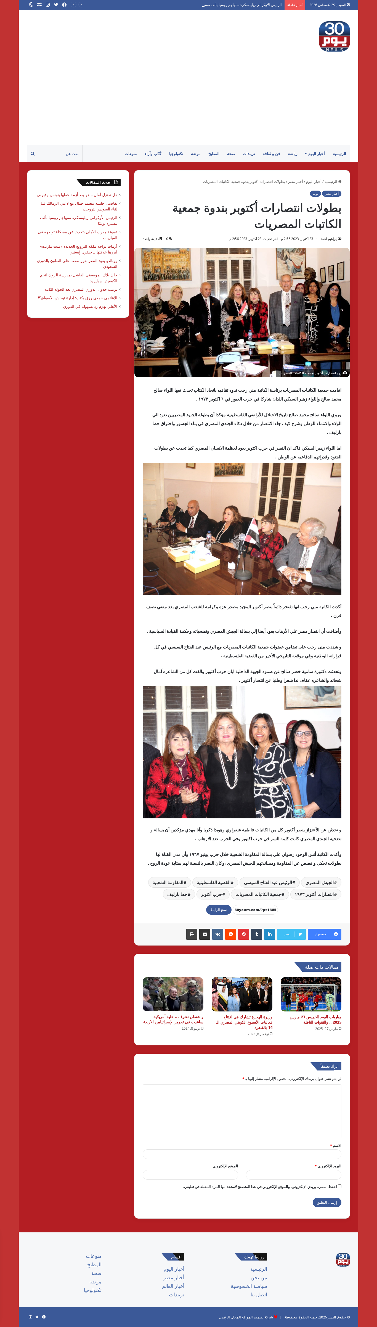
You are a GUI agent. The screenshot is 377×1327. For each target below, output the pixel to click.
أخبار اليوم (316, 153)
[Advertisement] (188, 104)
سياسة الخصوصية (249, 1286)
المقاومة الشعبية (168, 882)
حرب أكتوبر (211, 894)
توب (315, 193)
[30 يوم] (334, 36)
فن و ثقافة (271, 153)
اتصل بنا (259, 1294)
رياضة (293, 153)
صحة (231, 153)
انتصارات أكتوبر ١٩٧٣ (314, 894)
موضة (196, 153)
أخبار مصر (295, 181)
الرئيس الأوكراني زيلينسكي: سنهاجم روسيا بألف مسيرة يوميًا (237, 4)
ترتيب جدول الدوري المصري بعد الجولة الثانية (80, 289)
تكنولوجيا (176, 153)
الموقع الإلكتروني (225, 1165)
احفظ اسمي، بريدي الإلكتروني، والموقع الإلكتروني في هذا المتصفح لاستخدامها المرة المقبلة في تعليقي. (260, 1186)
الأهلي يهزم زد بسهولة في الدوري (90, 306)
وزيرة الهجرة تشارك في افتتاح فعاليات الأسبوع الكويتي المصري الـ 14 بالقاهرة (244, 1022)
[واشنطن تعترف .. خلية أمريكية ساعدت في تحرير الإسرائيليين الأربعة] (173, 994)
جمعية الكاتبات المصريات (258, 894)
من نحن (259, 1277)
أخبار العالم (173, 1286)
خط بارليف (177, 894)
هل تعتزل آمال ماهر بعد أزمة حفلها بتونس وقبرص (77, 194)
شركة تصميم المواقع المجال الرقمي (246, 1317)
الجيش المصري (320, 882)
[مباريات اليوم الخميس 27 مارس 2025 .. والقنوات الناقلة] (311, 994)
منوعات (131, 153)
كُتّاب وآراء (153, 153)
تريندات (249, 153)
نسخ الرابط (218, 909)
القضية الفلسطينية (213, 882)
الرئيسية (339, 153)
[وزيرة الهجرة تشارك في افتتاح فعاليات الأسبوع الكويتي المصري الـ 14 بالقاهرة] (242, 994)
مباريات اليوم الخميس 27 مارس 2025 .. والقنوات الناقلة (315, 1019)
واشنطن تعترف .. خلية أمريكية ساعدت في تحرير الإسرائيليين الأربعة (173, 1019)
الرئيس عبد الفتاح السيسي (268, 882)
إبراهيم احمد (329, 238)
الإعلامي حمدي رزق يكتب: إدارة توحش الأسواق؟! (77, 297)
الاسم (335, 1145)
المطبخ (213, 153)
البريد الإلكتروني (328, 1165)
